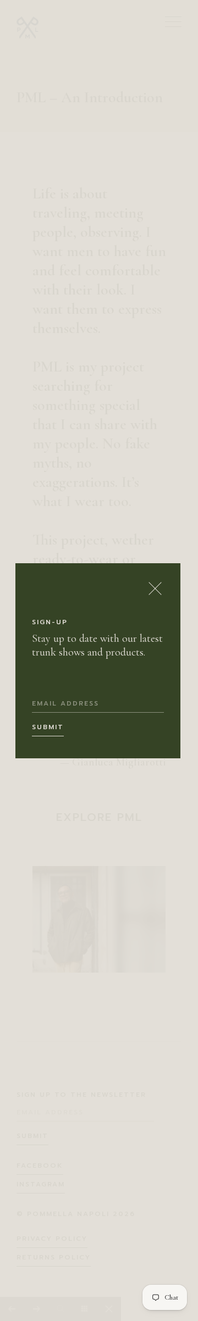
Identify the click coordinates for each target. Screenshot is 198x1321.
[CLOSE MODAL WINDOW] (155, 588)
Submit (48, 727)
